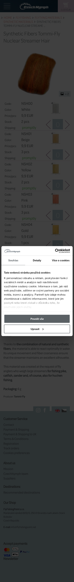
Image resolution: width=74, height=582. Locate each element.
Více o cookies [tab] (61, 260)
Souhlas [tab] (13, 260)
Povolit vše (37, 318)
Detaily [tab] (37, 260)
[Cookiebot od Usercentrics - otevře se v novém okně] (55, 251)
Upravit (35, 328)
